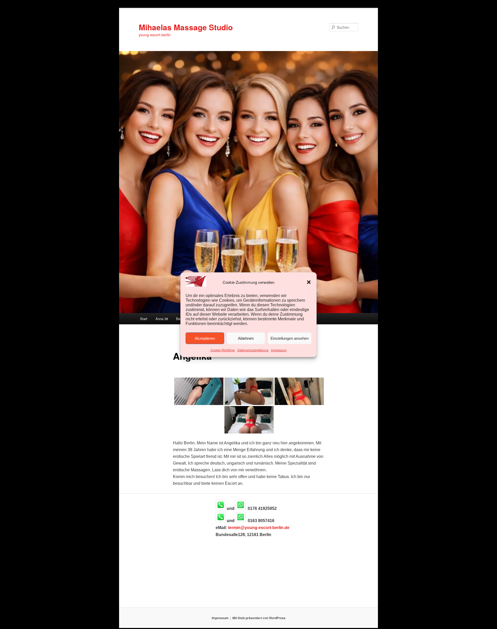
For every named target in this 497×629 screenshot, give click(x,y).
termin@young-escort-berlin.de (258, 527)
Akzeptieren (205, 338)
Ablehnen (246, 338)
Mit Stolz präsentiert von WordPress (259, 618)
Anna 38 (162, 318)
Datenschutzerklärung (252, 350)
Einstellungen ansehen (290, 338)
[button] (308, 282)
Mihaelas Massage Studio (186, 27)
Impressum (279, 350)
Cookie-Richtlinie (222, 350)
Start (143, 318)
